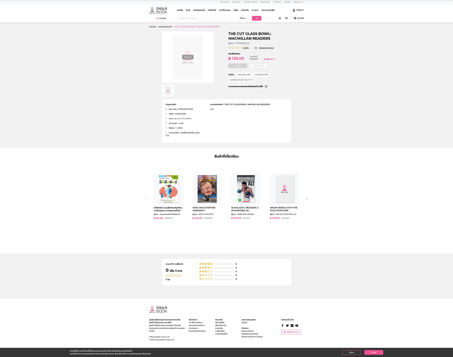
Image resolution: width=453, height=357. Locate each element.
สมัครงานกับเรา (248, 331)
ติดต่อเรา (245, 328)
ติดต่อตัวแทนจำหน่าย (250, 334)
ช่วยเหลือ (218, 320)
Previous (146, 199)
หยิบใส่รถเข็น (258, 66)
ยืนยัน (373, 352)
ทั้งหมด (242, 18)
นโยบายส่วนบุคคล (249, 320)
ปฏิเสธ (351, 352)
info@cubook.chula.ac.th (159, 336)
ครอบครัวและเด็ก (244, 75)
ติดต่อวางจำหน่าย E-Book (252, 337)
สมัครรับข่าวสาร (292, 332)
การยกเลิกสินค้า (221, 334)
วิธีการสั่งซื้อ (219, 322)
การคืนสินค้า (220, 331)
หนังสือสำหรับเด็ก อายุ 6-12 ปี (241, 80)
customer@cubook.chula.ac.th (161, 339)
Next (307, 199)
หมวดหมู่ (162, 18)
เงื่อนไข (244, 322)
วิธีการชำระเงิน (220, 325)
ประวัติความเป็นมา (196, 322)
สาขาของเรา (193, 328)
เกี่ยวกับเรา (193, 320)
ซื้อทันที (238, 66)
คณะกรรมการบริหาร (197, 325)
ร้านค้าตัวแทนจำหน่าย (197, 331)
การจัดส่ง (219, 328)
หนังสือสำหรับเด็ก (261, 75)
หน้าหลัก (152, 27)
